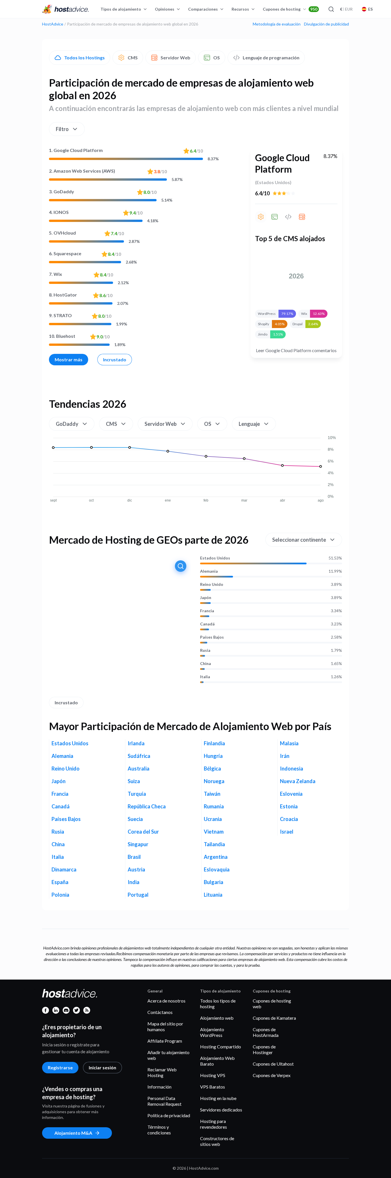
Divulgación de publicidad (326, 24)
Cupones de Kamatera (274, 1018)
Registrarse (60, 1067)
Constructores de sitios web (217, 1141)
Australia (138, 768)
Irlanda (136, 743)
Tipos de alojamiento (120, 9)
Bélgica (212, 768)
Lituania (213, 895)
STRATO (60, 315)
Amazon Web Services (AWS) (82, 170)
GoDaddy (61, 191)
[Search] (330, 9)
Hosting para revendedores (213, 1124)
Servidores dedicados (221, 1109)
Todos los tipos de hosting (218, 1003)
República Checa (147, 806)
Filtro (62, 129)
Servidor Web (175, 57)
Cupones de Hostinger (264, 1049)
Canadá (207, 624)
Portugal (138, 895)
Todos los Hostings (84, 57)
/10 (196, 150)
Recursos (240, 9)
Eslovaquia (217, 869)
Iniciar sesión (102, 1067)
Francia (207, 610)
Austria (136, 869)
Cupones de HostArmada (266, 1032)
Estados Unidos (215, 558)
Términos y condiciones (159, 1129)
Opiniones (164, 9)
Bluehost (62, 336)
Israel (286, 831)
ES (370, 9)
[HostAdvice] (65, 9)
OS (216, 57)
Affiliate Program (164, 1041)
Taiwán (212, 794)
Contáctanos (160, 1012)
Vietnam (214, 831)
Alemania (209, 571)
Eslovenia (291, 794)
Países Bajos (212, 637)
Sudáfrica (139, 756)
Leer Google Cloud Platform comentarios (296, 350)
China (205, 663)
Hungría (213, 756)
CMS (133, 57)
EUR (346, 9)
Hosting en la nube (218, 1098)
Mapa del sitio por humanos (165, 1026)
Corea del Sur (143, 831)
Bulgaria (213, 882)
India (133, 882)
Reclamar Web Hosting (162, 1072)
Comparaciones (203, 9)
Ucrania (213, 819)
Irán (284, 756)
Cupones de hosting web (272, 1003)
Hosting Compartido (220, 1046)
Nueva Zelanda (297, 781)
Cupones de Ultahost (273, 1063)
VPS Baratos (212, 1086)
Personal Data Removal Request (164, 1101)
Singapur (138, 844)
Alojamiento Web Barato (217, 1060)
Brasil (134, 857)
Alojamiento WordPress (212, 1032)
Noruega (214, 781)
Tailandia (214, 844)
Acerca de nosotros (166, 1000)
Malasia (289, 743)
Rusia (205, 650)
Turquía (137, 794)
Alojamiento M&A (73, 1133)
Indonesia (291, 768)
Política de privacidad (168, 1115)
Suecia (135, 819)
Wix (55, 274)
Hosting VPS (212, 1075)
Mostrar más (68, 359)
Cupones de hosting (290, 9)
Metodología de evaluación (277, 24)
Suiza (134, 781)
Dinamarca (64, 869)
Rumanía (214, 806)
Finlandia (214, 743)
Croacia (289, 819)
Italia (205, 676)
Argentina (216, 857)
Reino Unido (211, 584)
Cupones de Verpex (272, 1075)
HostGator (63, 294)
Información (159, 1086)
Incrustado (114, 359)
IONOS (59, 212)
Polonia (60, 895)
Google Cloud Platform (76, 150)
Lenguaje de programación (271, 57)
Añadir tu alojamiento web (168, 1055)
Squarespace (65, 253)
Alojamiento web (217, 1018)
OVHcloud (62, 232)
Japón (205, 597)
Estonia (289, 806)
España (60, 882)
